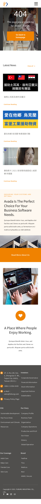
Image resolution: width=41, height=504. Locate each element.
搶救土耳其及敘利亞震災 (14, 96)
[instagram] (11, 494)
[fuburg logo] (5, 2)
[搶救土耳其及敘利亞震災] (20, 75)
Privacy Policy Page (11, 399)
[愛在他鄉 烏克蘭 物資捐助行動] (20, 112)
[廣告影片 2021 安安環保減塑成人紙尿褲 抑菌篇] (20, 149)
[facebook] (4, 494)
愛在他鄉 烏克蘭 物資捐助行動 (17, 133)
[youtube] (7, 494)
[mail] (15, 494)
